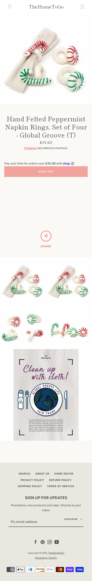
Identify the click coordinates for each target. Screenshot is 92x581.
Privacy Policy (32, 480)
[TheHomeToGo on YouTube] (57, 542)
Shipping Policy (30, 486)
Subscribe (71, 519)
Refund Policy (60, 480)
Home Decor (63, 473)
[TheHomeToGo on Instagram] (49, 542)
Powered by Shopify (46, 557)
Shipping (30, 148)
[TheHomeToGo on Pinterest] (42, 542)
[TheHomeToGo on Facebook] (35, 542)
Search (24, 473)
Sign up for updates (46, 497)
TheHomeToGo (46, 6)
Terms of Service (60, 486)
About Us (42, 473)
